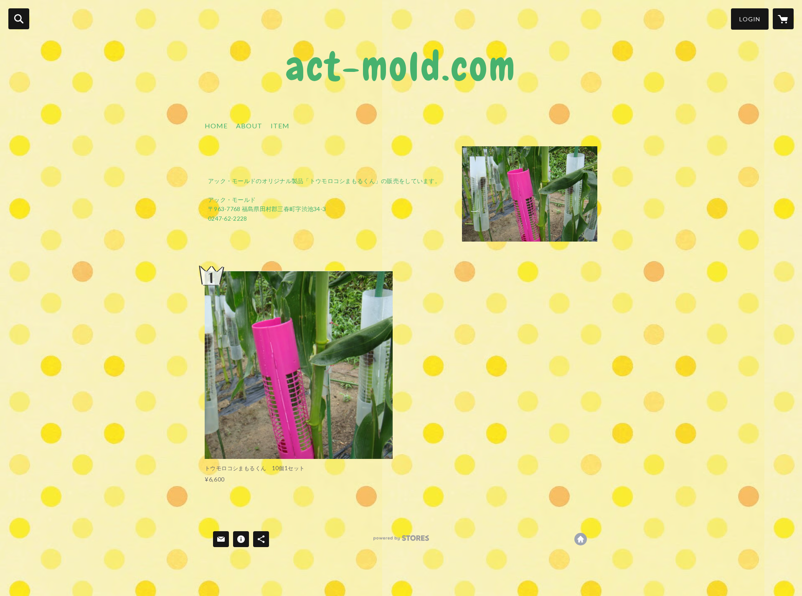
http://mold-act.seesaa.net (580, 539)
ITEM (280, 126)
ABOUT (249, 126)
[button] (750, 19)
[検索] (18, 18)
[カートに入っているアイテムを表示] (783, 18)
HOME (216, 126)
